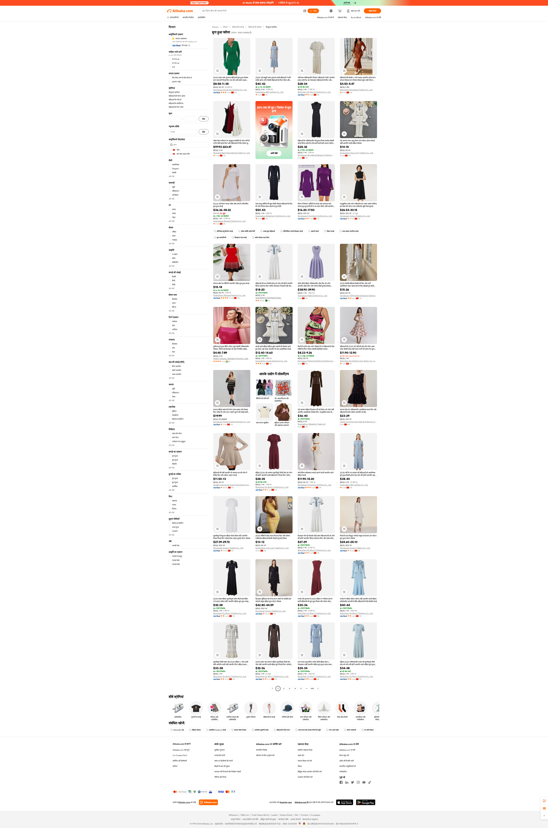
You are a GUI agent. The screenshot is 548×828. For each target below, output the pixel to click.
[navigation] (189, 358)
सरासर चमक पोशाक (240, 730)
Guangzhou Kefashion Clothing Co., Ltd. (272, 216)
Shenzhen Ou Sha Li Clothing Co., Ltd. (314, 92)
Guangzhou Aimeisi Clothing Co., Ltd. (229, 221)
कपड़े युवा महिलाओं (269, 231)
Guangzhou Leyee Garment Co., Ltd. (271, 361)
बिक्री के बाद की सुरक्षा (222, 766)
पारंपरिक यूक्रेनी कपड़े (261, 730)
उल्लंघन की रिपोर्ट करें (305, 777)
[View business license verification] (299, 823)
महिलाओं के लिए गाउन (283, 730)
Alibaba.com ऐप (302, 802)
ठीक (203, 119)
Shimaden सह (178, 730)
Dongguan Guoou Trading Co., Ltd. (355, 216)
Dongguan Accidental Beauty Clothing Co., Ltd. (316, 155)
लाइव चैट (301, 755)
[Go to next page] (318, 688)
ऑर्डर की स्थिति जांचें (346, 761)
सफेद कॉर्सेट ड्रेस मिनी (248, 231)
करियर (175, 766)
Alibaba (215, 27)
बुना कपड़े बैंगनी (221, 238)
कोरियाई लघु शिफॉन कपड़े (225, 231)
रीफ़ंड (300, 766)
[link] (544, 801)
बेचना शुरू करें (344, 755)
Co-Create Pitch (180, 755)
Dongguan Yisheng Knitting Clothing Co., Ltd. (316, 361)
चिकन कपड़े (330, 231)
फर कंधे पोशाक (369, 730)
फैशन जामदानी (351, 730)
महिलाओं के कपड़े (238, 27)
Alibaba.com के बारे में (181, 744)
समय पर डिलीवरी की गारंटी (223, 761)
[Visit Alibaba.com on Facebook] (341, 782)
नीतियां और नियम (220, 777)
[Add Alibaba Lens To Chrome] (208, 802)
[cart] (340, 11)
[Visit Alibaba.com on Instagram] (358, 782)
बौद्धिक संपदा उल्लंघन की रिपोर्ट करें (310, 771)
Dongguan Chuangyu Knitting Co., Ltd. (230, 90)
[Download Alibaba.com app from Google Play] (365, 802)
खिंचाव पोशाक (196, 730)
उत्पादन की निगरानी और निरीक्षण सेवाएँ (227, 771)
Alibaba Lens (184, 802)
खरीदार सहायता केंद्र (305, 750)
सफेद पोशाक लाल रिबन (262, 238)
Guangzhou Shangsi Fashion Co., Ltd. (229, 295)
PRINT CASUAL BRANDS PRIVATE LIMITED (231, 359)
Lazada (274, 815)
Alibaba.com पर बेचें (347, 750)
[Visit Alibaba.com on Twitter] (352, 782)
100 (312, 689)
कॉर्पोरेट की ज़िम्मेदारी (180, 761)
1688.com (244, 815)
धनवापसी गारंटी (219, 755)
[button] (304, 11)
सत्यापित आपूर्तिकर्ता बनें (347, 766)
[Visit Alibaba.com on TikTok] (369, 782)
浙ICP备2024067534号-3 (347, 824)
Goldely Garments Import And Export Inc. (231, 485)
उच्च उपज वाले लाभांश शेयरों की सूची (309, 730)
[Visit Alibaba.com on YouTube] (364, 782)
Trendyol (304, 815)
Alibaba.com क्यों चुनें (181, 750)
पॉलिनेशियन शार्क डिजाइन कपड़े (293, 231)
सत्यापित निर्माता (261, 750)
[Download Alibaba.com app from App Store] (344, 802)
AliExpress (233, 815)
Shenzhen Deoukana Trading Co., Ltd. (356, 90)
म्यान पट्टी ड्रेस (334, 730)
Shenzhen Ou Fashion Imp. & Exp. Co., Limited (358, 361)
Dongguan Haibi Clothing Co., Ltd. (312, 295)
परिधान (225, 27)
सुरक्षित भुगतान (219, 750)
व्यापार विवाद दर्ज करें (305, 761)
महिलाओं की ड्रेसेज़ (255, 27)
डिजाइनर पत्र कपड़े (240, 238)
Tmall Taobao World (260, 815)
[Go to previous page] (272, 688)
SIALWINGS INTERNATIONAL (268, 298)
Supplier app (286, 802)
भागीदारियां (343, 771)
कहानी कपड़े (315, 231)
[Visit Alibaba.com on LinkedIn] (346, 782)
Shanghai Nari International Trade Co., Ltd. (231, 153)
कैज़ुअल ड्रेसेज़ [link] (271, 27)
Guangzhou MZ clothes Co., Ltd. (269, 92)
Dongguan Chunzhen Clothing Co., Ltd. (315, 216)
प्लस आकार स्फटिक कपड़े (350, 231)
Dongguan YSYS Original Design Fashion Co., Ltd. (358, 295)
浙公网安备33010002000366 (320, 824)
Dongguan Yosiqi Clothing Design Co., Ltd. (231, 422)
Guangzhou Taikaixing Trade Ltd (311, 424)
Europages (315, 815)
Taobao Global (286, 815)
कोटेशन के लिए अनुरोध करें (265, 755)
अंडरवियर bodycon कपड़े (217, 730)
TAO (296, 815)
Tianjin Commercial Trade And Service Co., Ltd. (358, 422)
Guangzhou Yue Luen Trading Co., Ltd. (356, 153)
